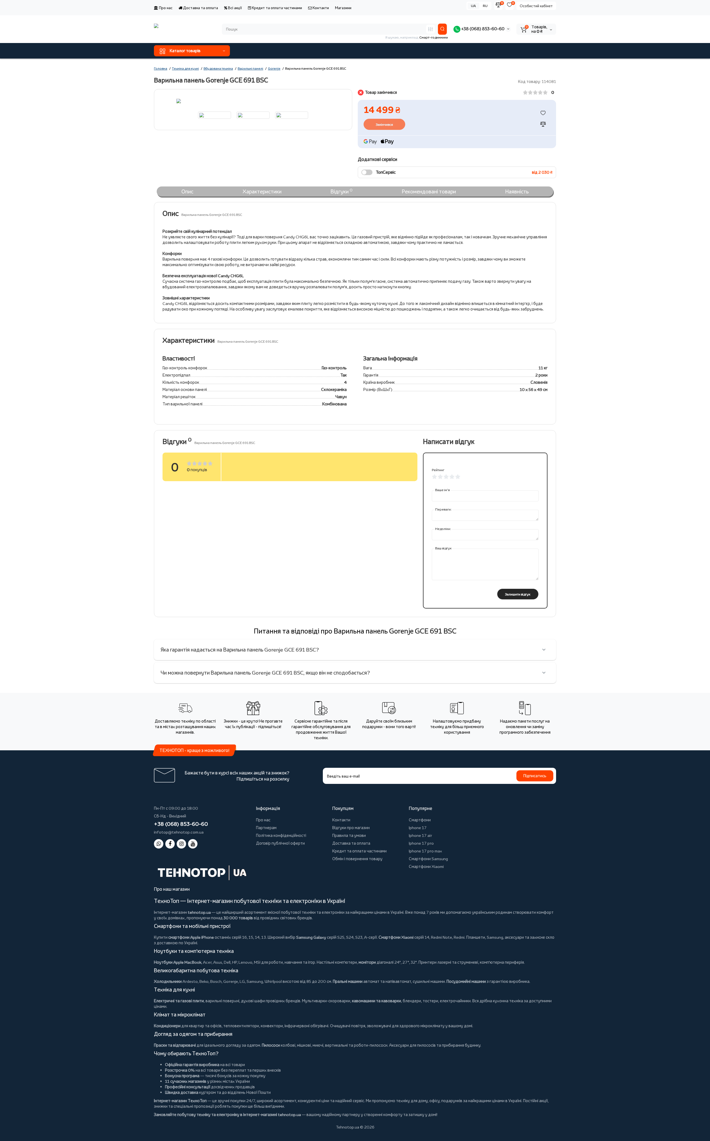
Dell (227, 962)
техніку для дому (412, 1100)
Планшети (475, 937)
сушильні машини (429, 981)
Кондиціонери (167, 1025)
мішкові (304, 1045)
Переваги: (443, 509)
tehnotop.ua (199, 912)
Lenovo (245, 962)
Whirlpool (273, 981)
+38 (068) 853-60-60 (482, 29)
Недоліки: (443, 528)
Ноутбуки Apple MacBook (177, 962)
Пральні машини (347, 981)
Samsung (255, 981)
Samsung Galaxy (311, 937)
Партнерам (266, 827)
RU (485, 5)
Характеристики (262, 191)
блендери (412, 1000)
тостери (430, 1000)
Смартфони (420, 819)
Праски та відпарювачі (175, 1045)
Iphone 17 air (420, 835)
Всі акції (234, 7)
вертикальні (336, 1045)
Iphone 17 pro (421, 843)
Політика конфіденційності (281, 835)
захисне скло (542, 937)
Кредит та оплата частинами (276, 7)
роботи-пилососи (370, 1045)
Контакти (320, 7)
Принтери (428, 962)
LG (242, 981)
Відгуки (342, 191)
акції (543, 1100)
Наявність (517, 191)
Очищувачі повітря (347, 1025)
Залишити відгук (517, 594)
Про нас (165, 7)
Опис (187, 191)
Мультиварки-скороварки (326, 1000)
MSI (257, 962)
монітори (367, 962)
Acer (207, 962)
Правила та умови (349, 835)
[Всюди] (430, 29)
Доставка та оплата (200, 7)
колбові (288, 1045)
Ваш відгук (443, 548)
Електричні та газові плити (179, 1000)
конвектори (272, 1025)
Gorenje (230, 981)
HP (234, 962)
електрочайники (455, 1000)
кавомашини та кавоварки (376, 1000)
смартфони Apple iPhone (191, 937)
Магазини (343, 7)
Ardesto (190, 981)
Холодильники (168, 981)
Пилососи (271, 1045)
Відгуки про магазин (351, 827)
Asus (217, 962)
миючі (318, 1045)
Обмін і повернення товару (357, 858)
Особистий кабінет (536, 5)
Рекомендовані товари (429, 191)
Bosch (216, 981)
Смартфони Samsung (428, 858)
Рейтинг (438, 470)
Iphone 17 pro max (425, 851)
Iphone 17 (418, 827)
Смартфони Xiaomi (426, 866)
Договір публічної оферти (280, 843)
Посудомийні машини (466, 981)
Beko (204, 981)
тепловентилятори (241, 1025)
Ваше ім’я (442, 490)
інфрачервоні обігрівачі (306, 1025)
